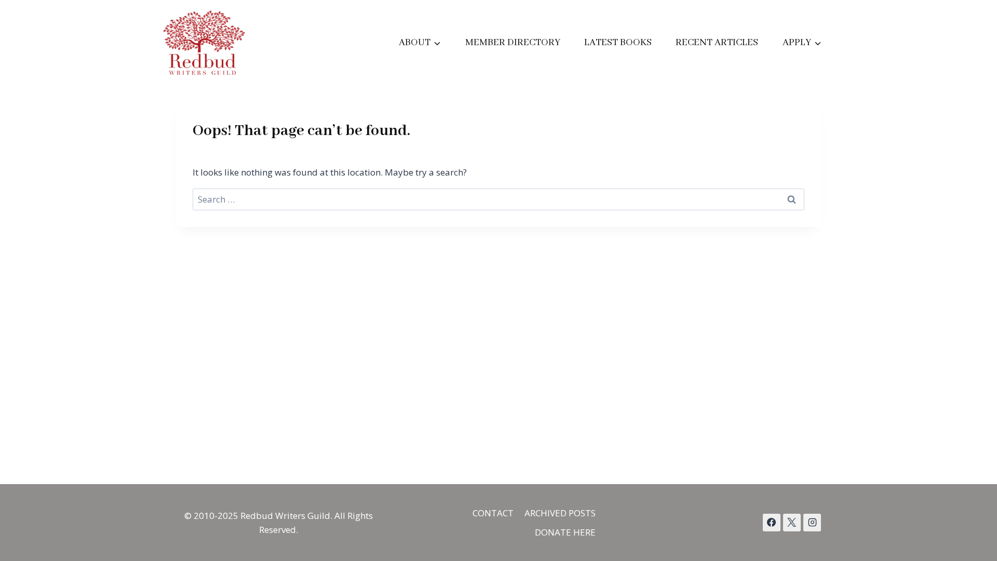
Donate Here (565, 532)
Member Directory (512, 42)
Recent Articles (717, 42)
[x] (771, 522)
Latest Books (618, 42)
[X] (792, 522)
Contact (493, 513)
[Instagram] (812, 522)
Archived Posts (560, 513)
